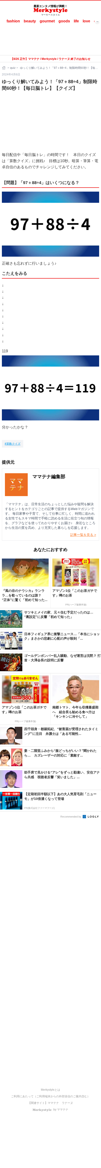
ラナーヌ (67, 1103)
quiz (13, 68)
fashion (13, 21)
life (76, 21)
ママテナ (53, 1103)
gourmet (47, 21)
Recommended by (71, 816)
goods (64, 21)
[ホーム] (4, 68)
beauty (30, 21)
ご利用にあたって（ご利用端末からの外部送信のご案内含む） (50, 1096)
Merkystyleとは (50, 1089)
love (86, 21)
